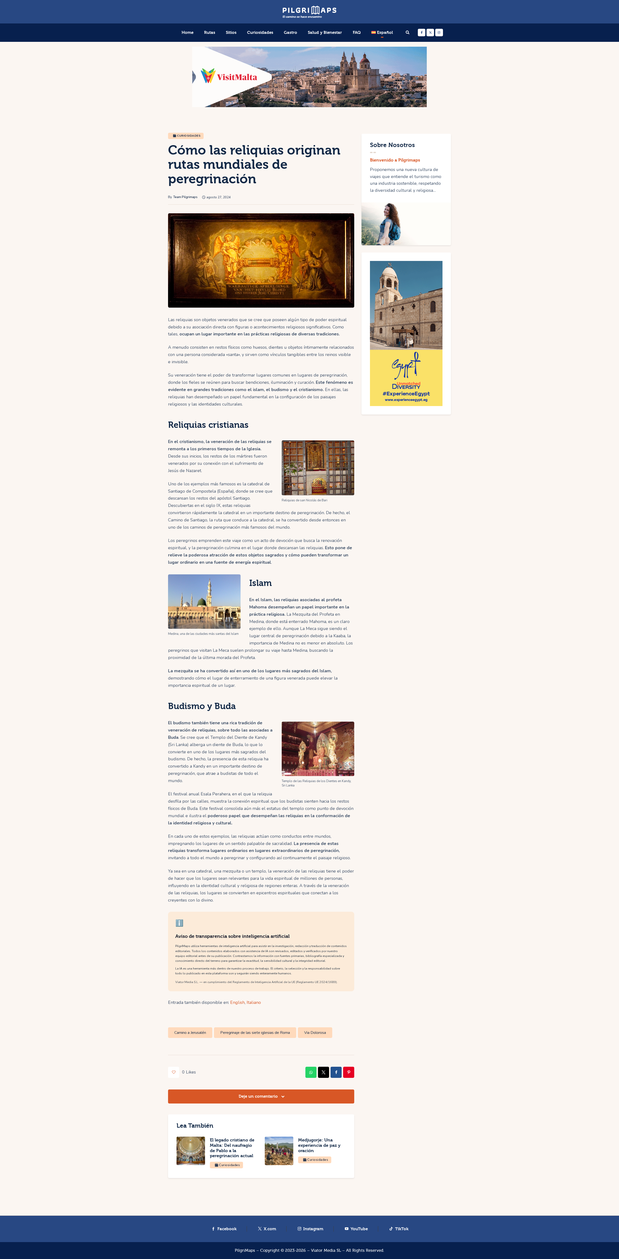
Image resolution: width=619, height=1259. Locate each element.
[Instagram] (439, 32)
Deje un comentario (259, 1096)
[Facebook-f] (421, 32)
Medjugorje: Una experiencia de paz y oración (319, 1145)
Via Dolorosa (315, 1032)
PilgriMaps (245, 1250)
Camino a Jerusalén (190, 1032)
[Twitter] (430, 32)
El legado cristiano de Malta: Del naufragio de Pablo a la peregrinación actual (232, 1148)
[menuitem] (382, 33)
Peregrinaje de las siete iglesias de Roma (255, 1032)
